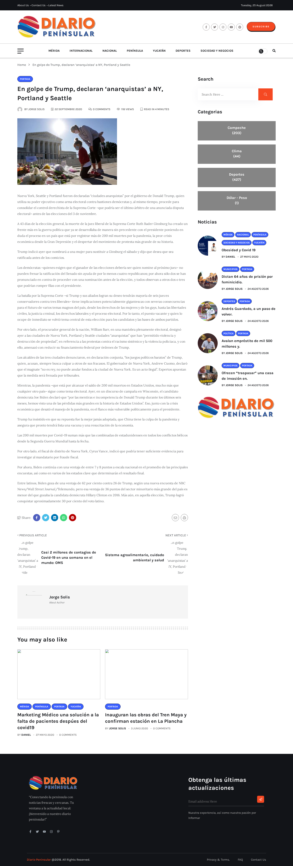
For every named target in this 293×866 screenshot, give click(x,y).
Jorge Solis (117, 728)
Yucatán (159, 50)
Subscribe (261, 26)
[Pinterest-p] (58, 831)
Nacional (109, 50)
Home (22, 65)
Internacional (81, 50)
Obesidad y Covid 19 (239, 250)
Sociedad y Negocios (217, 50)
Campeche (237, 130)
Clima (237, 153)
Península (135, 50)
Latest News (55, 5)
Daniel (26, 734)
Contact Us (38, 5)
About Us (23, 5)
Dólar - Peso (237, 200)
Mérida (54, 50)
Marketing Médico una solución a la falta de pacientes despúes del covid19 (58, 721)
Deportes (183, 50)
